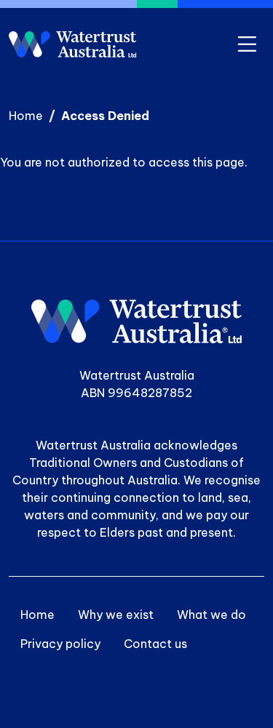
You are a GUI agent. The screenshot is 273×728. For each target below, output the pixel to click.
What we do (211, 614)
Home (26, 115)
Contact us (155, 643)
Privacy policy (60, 643)
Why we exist (116, 614)
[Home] (73, 44)
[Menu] (247, 44)
